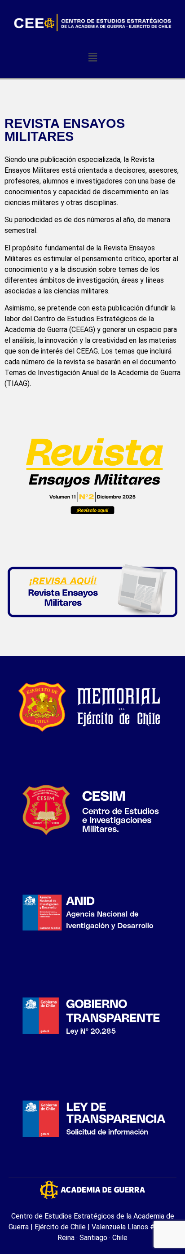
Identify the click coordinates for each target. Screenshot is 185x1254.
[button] (92, 57)
